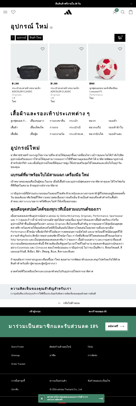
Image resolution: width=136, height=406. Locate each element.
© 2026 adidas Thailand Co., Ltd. (66, 389)
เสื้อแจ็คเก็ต (36, 127)
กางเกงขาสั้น (57, 121)
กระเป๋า (73, 121)
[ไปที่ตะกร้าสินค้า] (131, 12)
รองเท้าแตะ (115, 134)
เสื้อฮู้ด (34, 134)
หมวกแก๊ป (95, 127)
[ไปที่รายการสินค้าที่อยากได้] (13, 12)
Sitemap (15, 355)
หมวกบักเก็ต (96, 134)
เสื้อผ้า (14, 127)
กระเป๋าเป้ (74, 127)
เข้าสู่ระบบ (35, 311)
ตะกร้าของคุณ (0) (98, 311)
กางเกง (54, 127)
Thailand (72, 401)
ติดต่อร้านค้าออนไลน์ (60, 347)
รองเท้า (112, 121)
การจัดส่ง (92, 355)
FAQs (90, 347)
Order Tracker (18, 364)
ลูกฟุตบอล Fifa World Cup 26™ (19, 121)
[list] (62, 37)
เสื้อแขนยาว (37, 121)
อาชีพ (52, 355)
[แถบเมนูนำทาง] (5, 12)
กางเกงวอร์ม (57, 134)
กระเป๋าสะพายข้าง (77, 134)
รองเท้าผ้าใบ (115, 127)
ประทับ (14, 389)
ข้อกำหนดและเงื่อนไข (99, 381)
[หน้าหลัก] (68, 13)
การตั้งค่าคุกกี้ (18, 381)
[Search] (123, 12)
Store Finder (17, 347)
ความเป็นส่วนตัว (58, 381)
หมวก (92, 121)
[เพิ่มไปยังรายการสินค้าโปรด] (42, 49)
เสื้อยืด (14, 134)
